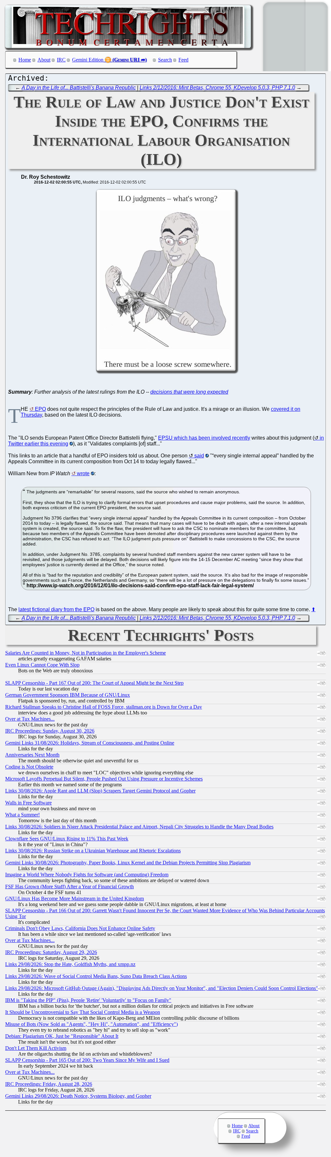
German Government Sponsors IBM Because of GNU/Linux (67, 695)
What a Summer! (22, 814)
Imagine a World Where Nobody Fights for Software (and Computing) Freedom (86, 874)
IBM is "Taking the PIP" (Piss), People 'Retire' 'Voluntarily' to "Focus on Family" (88, 1000)
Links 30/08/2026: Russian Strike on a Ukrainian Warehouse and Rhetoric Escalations (93, 850)
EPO (40, 409)
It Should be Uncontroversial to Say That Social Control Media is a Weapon (82, 1012)
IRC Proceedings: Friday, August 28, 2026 (48, 1084)
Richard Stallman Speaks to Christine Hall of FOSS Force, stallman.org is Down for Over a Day (103, 707)
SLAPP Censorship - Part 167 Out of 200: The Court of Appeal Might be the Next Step (94, 683)
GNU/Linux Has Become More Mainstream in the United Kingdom (74, 898)
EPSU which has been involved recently (204, 438)
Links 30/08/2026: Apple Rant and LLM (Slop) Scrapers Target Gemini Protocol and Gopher (100, 790)
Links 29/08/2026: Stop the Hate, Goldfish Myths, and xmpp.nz (70, 964)
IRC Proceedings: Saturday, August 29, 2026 (51, 952)
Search (165, 59)
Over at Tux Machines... (30, 719)
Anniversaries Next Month (32, 755)
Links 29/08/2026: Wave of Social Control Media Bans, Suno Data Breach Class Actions (96, 976)
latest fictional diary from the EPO (56, 609)
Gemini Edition (87, 59)
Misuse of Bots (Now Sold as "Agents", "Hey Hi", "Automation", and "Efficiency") (91, 1024)
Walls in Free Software (28, 802)
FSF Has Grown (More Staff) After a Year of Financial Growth (69, 886)
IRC (61, 59)
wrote (83, 473)
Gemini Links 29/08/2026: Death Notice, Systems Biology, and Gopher (78, 1096)
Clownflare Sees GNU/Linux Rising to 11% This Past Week (66, 838)
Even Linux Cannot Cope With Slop (42, 665)
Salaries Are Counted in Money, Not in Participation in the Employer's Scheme (85, 653)
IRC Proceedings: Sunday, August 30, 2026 (49, 731)
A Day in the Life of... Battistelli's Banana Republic (79, 87)
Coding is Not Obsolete (29, 766)
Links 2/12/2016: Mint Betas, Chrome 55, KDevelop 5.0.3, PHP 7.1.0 (217, 87)
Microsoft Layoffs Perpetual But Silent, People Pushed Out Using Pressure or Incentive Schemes (104, 778)
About (43, 59)
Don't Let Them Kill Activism (35, 1048)
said (199, 455)
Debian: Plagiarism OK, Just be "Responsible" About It (61, 1036)
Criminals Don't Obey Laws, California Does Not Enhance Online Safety (80, 928)
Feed (183, 59)
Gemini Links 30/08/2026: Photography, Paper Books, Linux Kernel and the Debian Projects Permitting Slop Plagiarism (128, 862)
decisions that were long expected (189, 392)
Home (24, 59)
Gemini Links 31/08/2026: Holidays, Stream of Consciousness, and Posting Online (89, 743)
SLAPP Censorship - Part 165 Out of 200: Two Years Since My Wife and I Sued (87, 1060)
